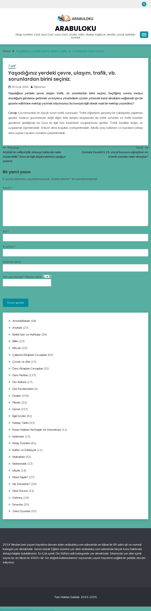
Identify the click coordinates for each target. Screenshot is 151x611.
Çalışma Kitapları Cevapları (29, 355)
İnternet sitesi (12, 261)
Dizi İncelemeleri (23, 389)
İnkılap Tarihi (20, 423)
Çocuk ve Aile (21, 361)
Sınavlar (17, 504)
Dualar (16, 395)
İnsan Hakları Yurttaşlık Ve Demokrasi (36, 429)
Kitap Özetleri (21, 443)
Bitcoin (16, 348)
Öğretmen (40, 86)
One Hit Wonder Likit (24, 609)
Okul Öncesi (20, 491)
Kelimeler (18, 436)
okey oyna (3, 609)
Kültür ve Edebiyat (24, 450)
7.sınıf (12, 66)
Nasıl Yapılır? (20, 477)
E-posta (9, 246)
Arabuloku (75, 28)
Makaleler (18, 457)
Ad (6, 231)
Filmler (16, 402)
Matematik (19, 463)
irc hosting (15, 609)
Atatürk (17, 327)
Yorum (8, 188)
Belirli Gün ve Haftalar (26, 334)
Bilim (15, 341)
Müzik (16, 470)
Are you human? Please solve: (23, 277)
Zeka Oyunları (21, 511)
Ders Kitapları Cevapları (27, 368)
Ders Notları (20, 375)
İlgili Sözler (19, 416)
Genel (16, 409)
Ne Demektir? (21, 484)
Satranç (17, 497)
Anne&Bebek (21, 321)
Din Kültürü (19, 382)
